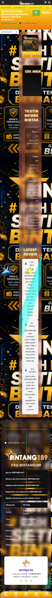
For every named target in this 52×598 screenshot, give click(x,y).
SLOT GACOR (18, 443)
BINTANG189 (5, 8)
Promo (5, 596)
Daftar (26, 596)
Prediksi (36, 596)
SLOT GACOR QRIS (35, 8)
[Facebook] (21, 581)
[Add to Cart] (36, 13)
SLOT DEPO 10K (19, 8)
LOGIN (26, 55)
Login (16, 596)
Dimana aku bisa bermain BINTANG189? (23, 479)
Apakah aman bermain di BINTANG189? (23, 485)
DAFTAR (37, 55)
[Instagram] (31, 581)
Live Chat (46, 596)
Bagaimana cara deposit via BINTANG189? (24, 491)
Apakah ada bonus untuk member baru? (23, 498)
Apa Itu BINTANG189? (15, 472)
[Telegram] (26, 581)
